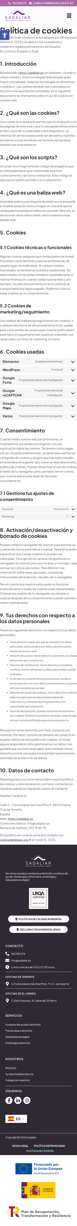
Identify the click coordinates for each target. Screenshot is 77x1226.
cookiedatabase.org (14, 840)
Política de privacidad (49, 1145)
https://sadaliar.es (31, 72)
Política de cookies (40, 1150)
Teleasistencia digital (17, 1036)
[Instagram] (26, 1100)
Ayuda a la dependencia (19, 1074)
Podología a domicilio (17, 1042)
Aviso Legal (20, 1145)
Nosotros (10, 1067)
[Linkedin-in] (17, 1100)
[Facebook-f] (9, 1100)
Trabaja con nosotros (17, 1080)
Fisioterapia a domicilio (18, 1030)
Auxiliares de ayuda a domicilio (23, 1024)
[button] (4, 35)
